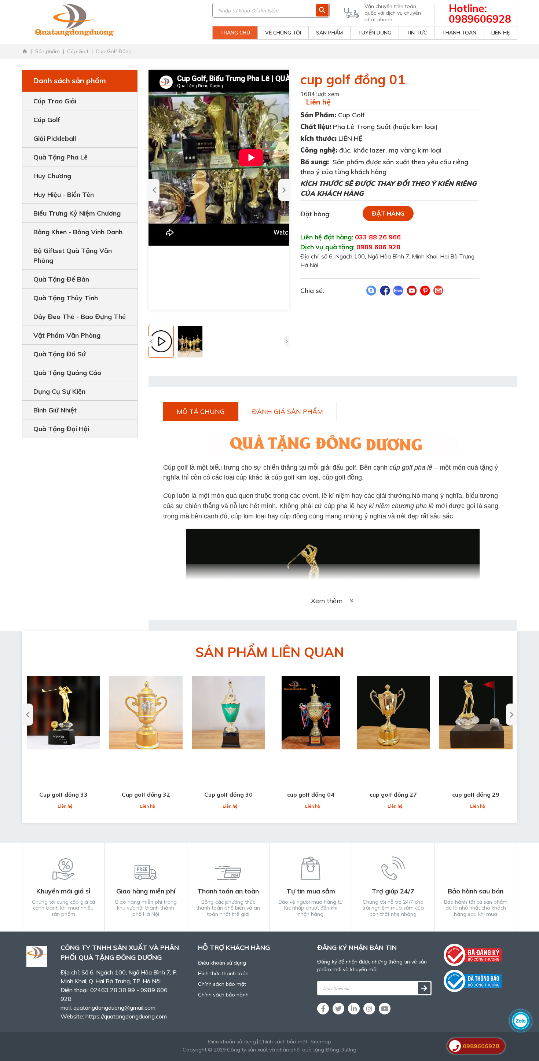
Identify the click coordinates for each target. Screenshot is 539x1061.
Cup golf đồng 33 (63, 794)
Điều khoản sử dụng (222, 962)
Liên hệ (318, 101)
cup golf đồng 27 (393, 794)
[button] (154, 190)
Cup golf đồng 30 (228, 794)
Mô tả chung (201, 411)
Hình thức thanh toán (223, 973)
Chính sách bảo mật (222, 984)
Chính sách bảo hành (223, 994)
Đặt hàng (388, 213)
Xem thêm (327, 600)
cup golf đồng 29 (475, 794)
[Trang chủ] (25, 51)
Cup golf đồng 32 (146, 794)
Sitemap (321, 1041)
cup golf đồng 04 (310, 794)
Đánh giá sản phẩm (287, 411)
